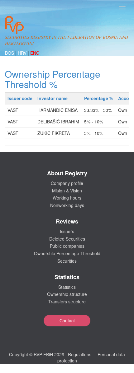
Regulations (79, 354)
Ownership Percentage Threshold (67, 253)
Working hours (67, 198)
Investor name (52, 98)
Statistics (67, 287)
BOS (10, 53)
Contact (67, 320)
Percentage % (98, 98)
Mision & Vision (67, 190)
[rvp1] (14, 24)
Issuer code (19, 98)
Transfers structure (67, 301)
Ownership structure (67, 294)
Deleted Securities (67, 239)
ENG (35, 53)
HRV (23, 53)
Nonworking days (67, 205)
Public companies (67, 246)
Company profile (67, 183)
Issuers (67, 231)
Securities (67, 261)
